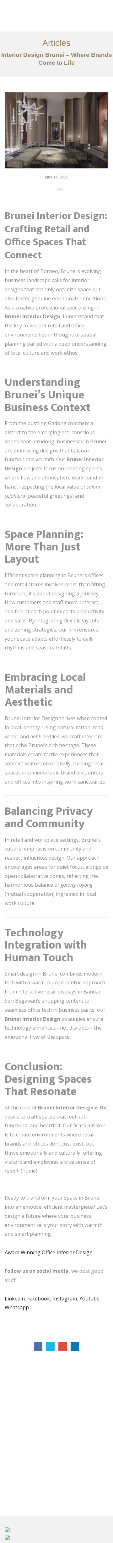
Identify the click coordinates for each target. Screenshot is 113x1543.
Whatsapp (17, 1307)
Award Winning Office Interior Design (49, 1252)
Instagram (64, 1298)
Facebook (38, 1298)
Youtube (89, 1298)
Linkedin (15, 1298)
